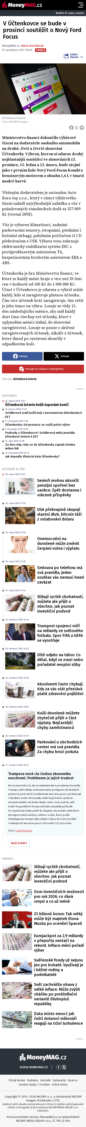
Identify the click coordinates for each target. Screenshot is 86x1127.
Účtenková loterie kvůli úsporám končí (37, 405)
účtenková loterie (25, 379)
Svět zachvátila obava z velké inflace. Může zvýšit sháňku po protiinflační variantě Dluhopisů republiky (57, 994)
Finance (7, 858)
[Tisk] (82, 127)
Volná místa (59, 1084)
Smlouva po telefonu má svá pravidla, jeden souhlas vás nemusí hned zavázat (60, 575)
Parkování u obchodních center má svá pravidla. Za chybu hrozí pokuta (59, 747)
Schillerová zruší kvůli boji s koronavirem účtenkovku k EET (43, 415)
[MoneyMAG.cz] (22, 5)
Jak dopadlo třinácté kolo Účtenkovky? (32, 456)
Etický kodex (17, 1080)
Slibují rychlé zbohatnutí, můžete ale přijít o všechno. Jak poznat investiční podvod (60, 604)
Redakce (32, 1080)
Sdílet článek (74, 55)
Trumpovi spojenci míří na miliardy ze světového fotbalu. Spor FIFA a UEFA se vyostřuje (60, 633)
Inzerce (72, 1080)
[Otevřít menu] (80, 5)
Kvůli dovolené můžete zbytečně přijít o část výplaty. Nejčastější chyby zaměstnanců (58, 720)
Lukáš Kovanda (23, 830)
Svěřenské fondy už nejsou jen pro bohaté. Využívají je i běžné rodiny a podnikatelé (58, 967)
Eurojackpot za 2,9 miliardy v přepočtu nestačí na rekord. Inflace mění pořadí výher (59, 943)
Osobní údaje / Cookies (34, 1084)
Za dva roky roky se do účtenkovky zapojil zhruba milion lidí (40, 446)
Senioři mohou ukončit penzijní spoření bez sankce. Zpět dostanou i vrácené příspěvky (59, 487)
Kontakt (45, 1080)
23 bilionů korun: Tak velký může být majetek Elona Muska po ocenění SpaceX (58, 918)
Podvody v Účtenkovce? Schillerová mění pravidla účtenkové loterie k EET (40, 435)
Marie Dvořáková (32, 46)
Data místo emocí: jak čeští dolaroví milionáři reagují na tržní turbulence (58, 1018)
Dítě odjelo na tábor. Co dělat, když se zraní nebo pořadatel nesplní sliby (60, 659)
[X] (76, 127)
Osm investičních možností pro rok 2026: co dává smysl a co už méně (59, 896)
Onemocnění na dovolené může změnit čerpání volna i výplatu (58, 543)
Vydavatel (59, 1080)
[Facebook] (71, 127)
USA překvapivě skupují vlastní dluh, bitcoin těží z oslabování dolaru (59, 514)
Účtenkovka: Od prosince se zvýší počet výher (37, 424)
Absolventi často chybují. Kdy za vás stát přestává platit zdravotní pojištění (60, 689)
